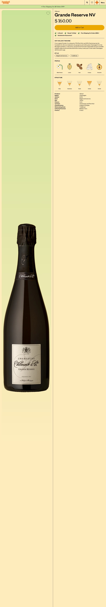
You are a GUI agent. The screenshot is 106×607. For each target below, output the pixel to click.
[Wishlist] (92, 2)
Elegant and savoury (61, 55)
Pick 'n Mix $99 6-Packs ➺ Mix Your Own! (53, 7)
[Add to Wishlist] (48, 14)
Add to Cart (79, 28)
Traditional (74, 55)
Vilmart (57, 11)
